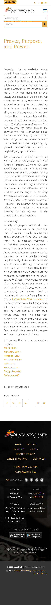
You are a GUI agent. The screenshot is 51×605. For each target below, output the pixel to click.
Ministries (31, 444)
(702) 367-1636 (39, 494)
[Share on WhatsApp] (19, 403)
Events (18, 444)
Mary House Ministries (25, 472)
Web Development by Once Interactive (29, 570)
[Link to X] (34, 3)
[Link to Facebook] (38, 3)
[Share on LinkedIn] (26, 403)
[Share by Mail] (32, 403)
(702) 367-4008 (38, 497)
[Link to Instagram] (45, 3)
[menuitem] (43, 10)
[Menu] (43, 10)
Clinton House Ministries (25, 467)
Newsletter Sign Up (25, 454)
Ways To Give (38, 459)
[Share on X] (13, 403)
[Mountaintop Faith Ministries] (20, 10)
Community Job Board (17, 459)
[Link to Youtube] (42, 3)
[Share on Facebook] (7, 403)
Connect (34, 449)
